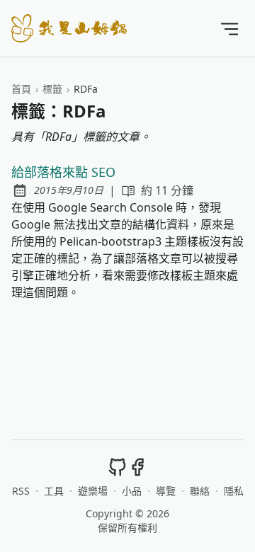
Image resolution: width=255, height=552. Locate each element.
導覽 (166, 491)
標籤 (52, 89)
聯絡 (200, 491)
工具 (54, 491)
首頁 (21, 89)
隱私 (234, 491)
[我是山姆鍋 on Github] (117, 466)
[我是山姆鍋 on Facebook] (137, 466)
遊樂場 (93, 491)
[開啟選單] (229, 28)
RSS (21, 491)
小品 (132, 491)
